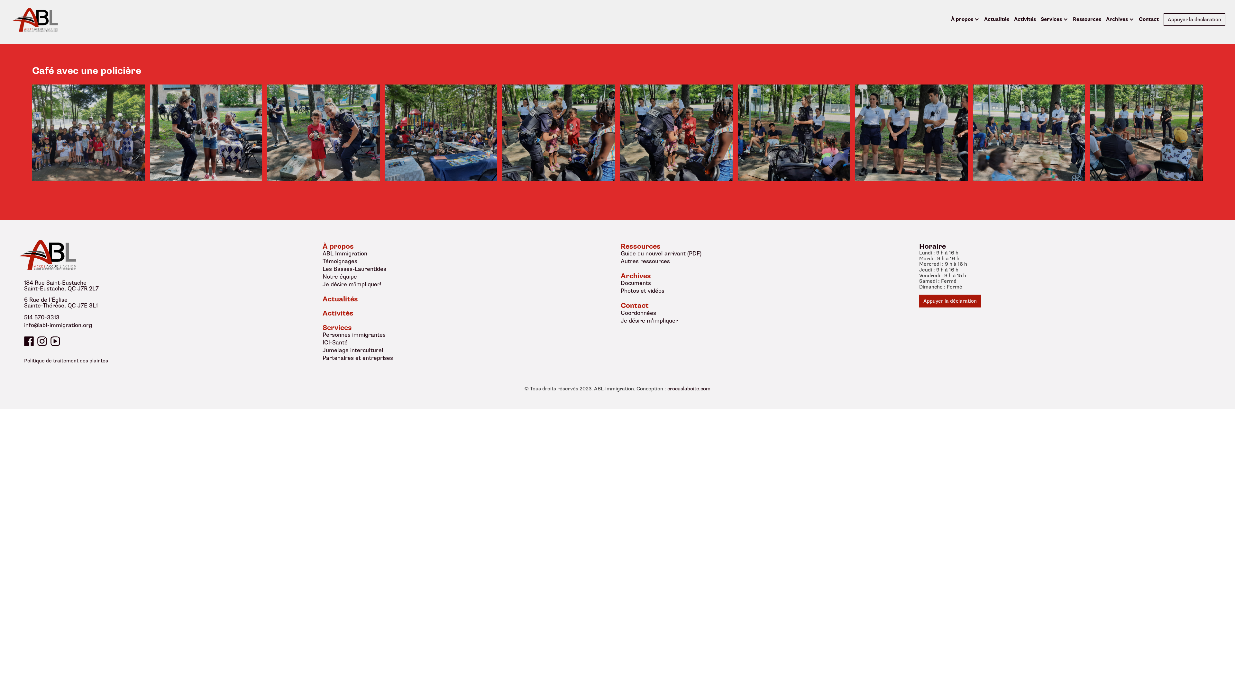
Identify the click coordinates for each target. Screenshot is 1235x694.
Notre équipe (340, 276)
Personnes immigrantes (354, 335)
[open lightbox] (88, 133)
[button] (965, 19)
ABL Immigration (345, 253)
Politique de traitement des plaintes (66, 361)
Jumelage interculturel (353, 350)
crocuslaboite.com (688, 389)
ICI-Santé (335, 342)
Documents (636, 283)
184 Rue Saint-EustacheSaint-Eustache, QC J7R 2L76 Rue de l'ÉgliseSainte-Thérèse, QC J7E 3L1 (61, 294)
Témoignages (340, 261)
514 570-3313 (41, 318)
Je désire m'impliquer (649, 320)
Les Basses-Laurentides (354, 269)
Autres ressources (645, 261)
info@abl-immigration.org (58, 325)
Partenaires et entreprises (358, 358)
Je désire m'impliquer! (352, 284)
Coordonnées (638, 313)
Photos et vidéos (642, 291)
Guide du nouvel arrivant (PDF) (661, 253)
